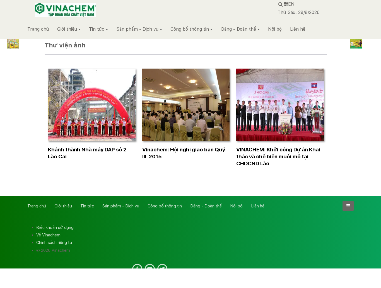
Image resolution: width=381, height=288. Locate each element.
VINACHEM (46, 5)
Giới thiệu (67, 29)
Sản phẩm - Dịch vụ (137, 29)
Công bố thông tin (189, 29)
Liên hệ (297, 29)
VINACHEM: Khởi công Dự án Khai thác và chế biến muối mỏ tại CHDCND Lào (278, 156)
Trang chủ (38, 29)
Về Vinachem (48, 235)
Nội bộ (275, 29)
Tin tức (96, 29)
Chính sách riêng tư (54, 242)
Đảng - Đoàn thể (238, 29)
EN (291, 4)
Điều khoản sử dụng (55, 227)
